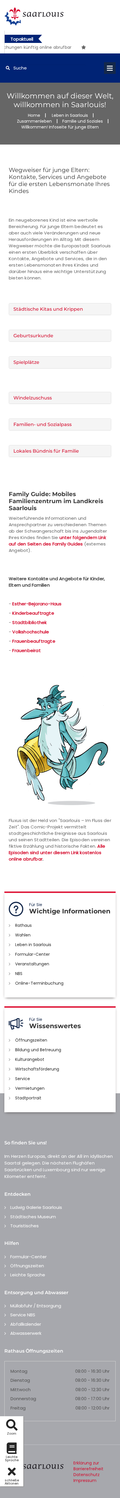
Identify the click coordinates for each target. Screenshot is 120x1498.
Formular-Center (32, 954)
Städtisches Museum (33, 1217)
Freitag (18, 1408)
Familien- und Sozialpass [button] (42, 424)
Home (34, 115)
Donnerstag (23, 1399)
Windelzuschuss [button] (32, 398)
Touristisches (24, 1226)
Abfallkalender (25, 1324)
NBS (18, 973)
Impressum (84, 1480)
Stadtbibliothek (29, 622)
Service (22, 1079)
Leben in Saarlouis (70, 115)
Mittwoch (20, 1389)
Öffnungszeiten (31, 1040)
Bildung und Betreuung (38, 1050)
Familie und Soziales (82, 121)
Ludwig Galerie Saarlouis (36, 1207)
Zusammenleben (34, 121)
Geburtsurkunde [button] (33, 335)
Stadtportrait (28, 1098)
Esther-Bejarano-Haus (36, 604)
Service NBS (22, 1315)
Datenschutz (86, 1475)
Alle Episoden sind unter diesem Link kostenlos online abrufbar (57, 852)
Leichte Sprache (27, 1275)
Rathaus (23, 925)
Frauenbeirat (26, 650)
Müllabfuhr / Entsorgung (35, 1306)
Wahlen (23, 935)
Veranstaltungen (32, 964)
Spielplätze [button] (26, 362)
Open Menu (110, 68)
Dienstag (20, 1380)
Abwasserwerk (25, 1333)
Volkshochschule (30, 632)
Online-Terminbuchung (39, 983)
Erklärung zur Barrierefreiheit (88, 1466)
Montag (18, 1371)
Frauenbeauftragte (33, 641)
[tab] (60, 309)
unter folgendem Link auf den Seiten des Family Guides (57, 540)
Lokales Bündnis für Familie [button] (46, 451)
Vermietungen (30, 1088)
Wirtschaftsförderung (37, 1069)
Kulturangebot (29, 1059)
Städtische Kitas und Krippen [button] (48, 309)
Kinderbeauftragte (33, 613)
